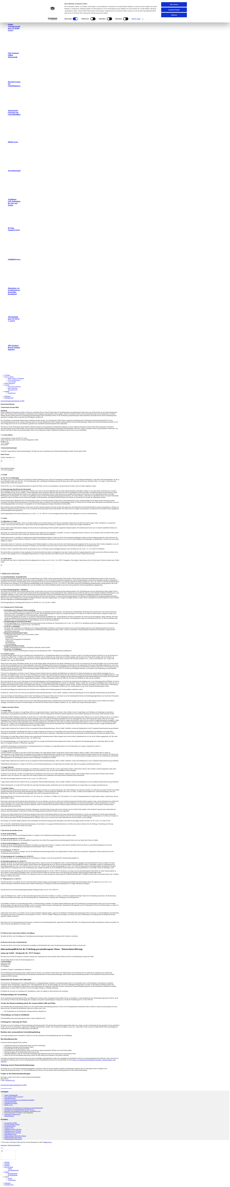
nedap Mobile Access (10, 1134)
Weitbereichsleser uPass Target (13, 1137)
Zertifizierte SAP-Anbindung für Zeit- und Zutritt (14, 202)
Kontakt (6, 385)
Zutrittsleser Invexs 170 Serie (12, 1131)
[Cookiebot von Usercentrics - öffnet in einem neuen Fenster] (52, 19)
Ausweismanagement (15, 171)
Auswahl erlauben (174, 10)
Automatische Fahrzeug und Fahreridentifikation (15, 112)
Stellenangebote (9, 383)
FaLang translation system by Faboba (6, 1088)
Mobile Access (13, 142)
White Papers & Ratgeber (16, 378)
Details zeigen (136, 19)
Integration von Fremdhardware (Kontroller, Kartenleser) (14, 291)
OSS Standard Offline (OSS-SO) (13, 1097)
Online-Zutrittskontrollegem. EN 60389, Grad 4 (14, 27)
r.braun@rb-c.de (10, 1080)
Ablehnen (174, 15)
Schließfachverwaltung (16, 259)
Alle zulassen (174, 4)
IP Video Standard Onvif (14, 229)
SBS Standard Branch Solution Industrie (14, 347)
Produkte (7, 375)
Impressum (4, 1145)
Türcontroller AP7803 (10, 1123)
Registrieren (12, 393)
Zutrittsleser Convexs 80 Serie (12, 1129)
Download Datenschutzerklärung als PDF (12, 401)
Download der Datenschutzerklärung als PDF (14, 1085)
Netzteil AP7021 (9, 1128)
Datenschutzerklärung (14, 1145)
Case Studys (12, 382)
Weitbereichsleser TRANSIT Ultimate (15, 1136)
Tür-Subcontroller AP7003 (11, 1124)
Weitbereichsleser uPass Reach (13, 1139)
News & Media (9, 377)
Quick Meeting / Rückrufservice (13, 389)
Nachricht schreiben (14, 386)
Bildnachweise (47, 1142)
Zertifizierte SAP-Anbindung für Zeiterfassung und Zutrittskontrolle (23, 1108)
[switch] (93, 18)
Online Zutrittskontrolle (11, 1095)
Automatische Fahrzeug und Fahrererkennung (12, 1115)
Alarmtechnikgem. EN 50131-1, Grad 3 (14, 319)
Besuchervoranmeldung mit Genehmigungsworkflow (19, 1100)
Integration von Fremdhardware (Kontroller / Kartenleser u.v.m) (22, 1111)
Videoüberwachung (9, 1098)
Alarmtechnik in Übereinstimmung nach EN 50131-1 (19, 1109)
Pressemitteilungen (14, 380)
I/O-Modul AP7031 (9, 1126)
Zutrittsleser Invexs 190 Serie (12, 1132)
